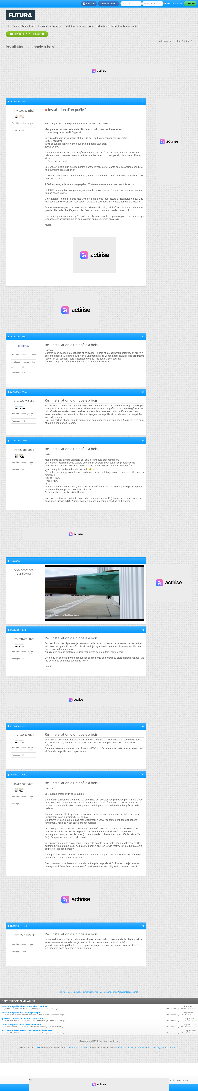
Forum (16, 26)
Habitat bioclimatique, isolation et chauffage (86, 26)
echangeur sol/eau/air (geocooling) (121, 991)
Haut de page (183, 1080)
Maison (38, 1047)
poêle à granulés (160, 1047)
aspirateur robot (143, 1047)
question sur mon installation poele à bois (22, 1018)
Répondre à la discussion (27, 34)
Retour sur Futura (109, 3)
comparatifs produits (78, 1047)
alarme (172, 1047)
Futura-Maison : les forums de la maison (41, 26)
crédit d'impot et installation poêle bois (21, 1024)
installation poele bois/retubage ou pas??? (22, 1012)
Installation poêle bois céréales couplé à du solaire (26, 1030)
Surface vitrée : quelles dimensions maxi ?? (81, 991)
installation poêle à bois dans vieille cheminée (24, 1006)
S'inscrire (89, 3)
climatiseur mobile (124, 1047)
